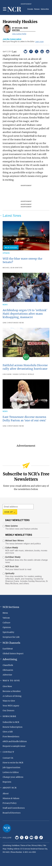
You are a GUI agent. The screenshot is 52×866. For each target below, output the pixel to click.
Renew (37, 9)
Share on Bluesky (25, 51)
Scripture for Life (11, 637)
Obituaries (8, 670)
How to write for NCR (13, 762)
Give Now (7, 686)
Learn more (39, 41)
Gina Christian (9, 323)
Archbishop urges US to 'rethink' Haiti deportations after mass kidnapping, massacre (25, 314)
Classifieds (8, 665)
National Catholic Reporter (7, 828)
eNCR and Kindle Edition (15, 741)
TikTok (41, 837)
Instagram (36, 837)
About (6, 793)
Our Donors (8, 710)
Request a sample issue (14, 746)
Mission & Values (11, 798)
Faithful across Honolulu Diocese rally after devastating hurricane (25, 367)
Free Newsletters (11, 736)
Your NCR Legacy (11, 705)
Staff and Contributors (14, 808)
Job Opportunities (11, 767)
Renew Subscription (12, 727)
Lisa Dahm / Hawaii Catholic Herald (18, 374)
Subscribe (45, 9)
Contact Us (8, 758)
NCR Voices (11, 247)
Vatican (6, 618)
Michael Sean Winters (12, 268)
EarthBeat (8, 648)
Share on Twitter (36, 51)
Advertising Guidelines (11, 845)
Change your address (13, 777)
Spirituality (8, 632)
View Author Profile (19, 34)
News (5, 305)
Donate (30, 9)
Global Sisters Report (13, 653)
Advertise (7, 674)
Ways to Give (9, 701)
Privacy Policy (10, 803)
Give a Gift (8, 731)
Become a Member (12, 691)
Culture (6, 622)
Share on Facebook (31, 51)
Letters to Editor (11, 772)
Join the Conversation (12, 39)
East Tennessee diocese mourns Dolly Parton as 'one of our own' (24, 418)
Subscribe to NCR (11, 722)
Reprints (7, 782)
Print (47, 51)
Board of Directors (12, 813)
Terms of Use (26, 845)
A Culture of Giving (12, 696)
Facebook (26, 837)
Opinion (6, 253)
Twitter (21, 837)
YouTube (31, 837)
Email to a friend (42, 51)
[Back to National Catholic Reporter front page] (14, 9)
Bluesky (17, 837)
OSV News (20, 323)
